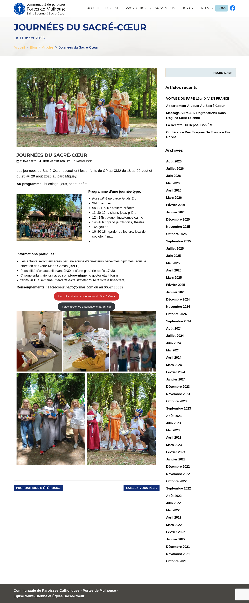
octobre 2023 (176, 401)
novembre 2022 (178, 474)
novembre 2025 (178, 227)
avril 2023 (173, 437)
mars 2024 (174, 365)
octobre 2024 (176, 314)
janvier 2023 (175, 459)
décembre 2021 (178, 547)
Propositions (137, 8)
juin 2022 (173, 503)
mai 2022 (173, 510)
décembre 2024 (178, 299)
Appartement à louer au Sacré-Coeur (195, 106)
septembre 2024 (178, 321)
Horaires (189, 8)
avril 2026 (173, 190)
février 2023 (175, 452)
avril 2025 (173, 270)
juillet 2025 (175, 248)
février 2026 (175, 205)
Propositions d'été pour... (38, 488)
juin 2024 (173, 343)
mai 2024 (173, 350)
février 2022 (175, 532)
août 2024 (173, 328)
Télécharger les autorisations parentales (86, 306)
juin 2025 (173, 256)
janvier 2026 (175, 212)
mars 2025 (174, 277)
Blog (33, 47)
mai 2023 (173, 430)
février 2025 (175, 285)
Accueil (93, 8)
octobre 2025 (176, 234)
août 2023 (173, 416)
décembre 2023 (178, 386)
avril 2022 (173, 517)
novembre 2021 (178, 554)
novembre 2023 (178, 394)
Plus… (206, 8)
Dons (221, 8)
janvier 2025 (175, 292)
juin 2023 (173, 423)
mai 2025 (173, 263)
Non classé (84, 161)
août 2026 (173, 161)
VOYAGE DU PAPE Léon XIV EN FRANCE (197, 98)
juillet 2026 (175, 168)
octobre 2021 (176, 561)
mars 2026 (174, 198)
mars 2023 (174, 445)
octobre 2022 (176, 481)
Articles (47, 47)
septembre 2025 (178, 241)
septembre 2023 (178, 408)
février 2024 (175, 372)
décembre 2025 (178, 219)
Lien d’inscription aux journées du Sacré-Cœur (86, 296)
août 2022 (173, 496)
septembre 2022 (178, 488)
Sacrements (165, 8)
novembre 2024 (178, 307)
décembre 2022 (178, 466)
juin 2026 (173, 176)
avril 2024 (173, 357)
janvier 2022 (175, 539)
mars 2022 (174, 525)
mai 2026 (173, 183)
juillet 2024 (175, 336)
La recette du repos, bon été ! (190, 125)
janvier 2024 (175, 379)
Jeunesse (112, 8)
